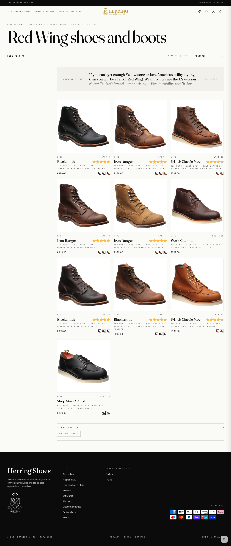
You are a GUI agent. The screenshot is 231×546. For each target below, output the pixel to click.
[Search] (207, 11)
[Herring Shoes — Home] (115, 11)
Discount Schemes (72, 506)
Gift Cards (68, 495)
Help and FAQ (70, 479)
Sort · (187, 56)
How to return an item (73, 485)
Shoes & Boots (22, 11)
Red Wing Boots (68, 434)
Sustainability (69, 512)
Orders (109, 474)
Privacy (115, 537)
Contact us (68, 474)
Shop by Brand (58, 24)
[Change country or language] (200, 11)
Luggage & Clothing (43, 11)
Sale (9, 11)
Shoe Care (63, 11)
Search (66, 517)
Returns (140, 537)
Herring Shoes (15, 24)
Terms (127, 537)
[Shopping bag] (220, 11)
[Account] (213, 11)
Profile (109, 479)
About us (67, 501)
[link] (104, 173)
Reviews (67, 490)
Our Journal (77, 11)
